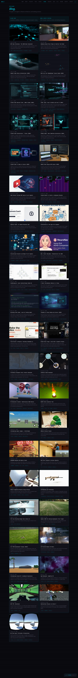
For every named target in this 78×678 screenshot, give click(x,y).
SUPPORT (71, 1)
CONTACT (66, 1)
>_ (75, 1)
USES (54, 1)
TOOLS (36, 1)
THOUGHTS (49, 1)
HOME (22, 1)
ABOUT (26, 1)
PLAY (57, 1)
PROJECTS (31, 1)
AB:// (2, 1)
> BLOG (44, 1)
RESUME (61, 1)
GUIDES (40, 1)
